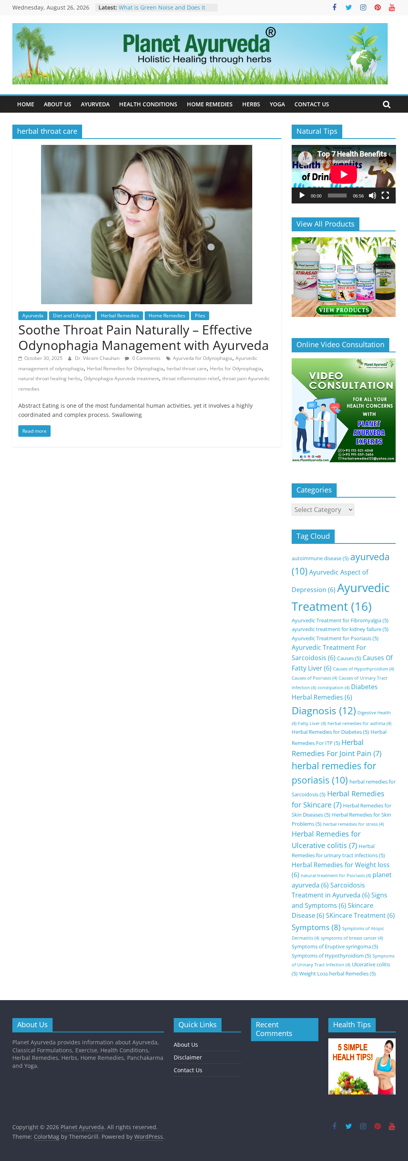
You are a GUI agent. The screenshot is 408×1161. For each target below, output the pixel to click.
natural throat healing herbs (49, 378)
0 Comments (146, 358)
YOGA (277, 104)
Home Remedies (167, 315)
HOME (25, 104)
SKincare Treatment (360, 915)
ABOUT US (57, 104)
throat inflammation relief (190, 378)
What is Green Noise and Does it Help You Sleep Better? (162, 11)
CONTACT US (311, 104)
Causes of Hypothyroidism (363, 669)
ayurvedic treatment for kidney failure (340, 629)
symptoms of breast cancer (352, 938)
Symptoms (316, 927)
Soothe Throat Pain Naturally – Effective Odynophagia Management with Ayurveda (143, 337)
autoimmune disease (320, 558)
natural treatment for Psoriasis (336, 875)
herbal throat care (187, 368)
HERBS (251, 104)
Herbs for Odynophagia (236, 368)
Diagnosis (324, 710)
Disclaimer (188, 1057)
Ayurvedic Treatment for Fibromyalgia (340, 620)
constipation (333, 687)
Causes (349, 658)
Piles (200, 315)
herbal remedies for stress (353, 824)
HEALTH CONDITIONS (148, 104)
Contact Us (188, 1070)
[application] (344, 174)
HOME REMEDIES (210, 104)
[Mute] (373, 195)
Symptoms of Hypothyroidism (331, 955)
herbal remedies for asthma (359, 723)
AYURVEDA (95, 104)
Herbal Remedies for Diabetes (330, 731)
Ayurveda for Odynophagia (202, 358)
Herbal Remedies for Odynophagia (125, 368)
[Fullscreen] (385, 195)
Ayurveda (32, 315)
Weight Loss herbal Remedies (337, 973)
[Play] (302, 195)
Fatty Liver (312, 723)
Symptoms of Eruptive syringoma (335, 946)
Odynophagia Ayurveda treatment (121, 378)
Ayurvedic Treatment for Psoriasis (335, 638)
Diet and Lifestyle (72, 315)
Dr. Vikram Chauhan (98, 358)
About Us (186, 1044)
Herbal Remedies (120, 315)
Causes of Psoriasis (314, 678)
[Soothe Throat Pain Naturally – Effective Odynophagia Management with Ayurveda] (146, 149)
